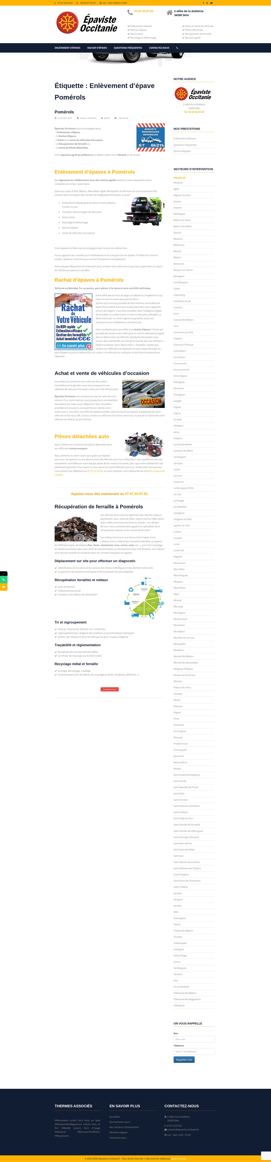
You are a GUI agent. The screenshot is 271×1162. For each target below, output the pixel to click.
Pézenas (178, 706)
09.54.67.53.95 (88, 2)
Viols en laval (92, 1120)
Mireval (177, 600)
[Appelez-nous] (3, 579)
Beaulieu (178, 238)
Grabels (178, 419)
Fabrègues (179, 382)
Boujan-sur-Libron (183, 270)
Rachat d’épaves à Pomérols (89, 280)
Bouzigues (179, 276)
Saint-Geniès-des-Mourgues (188, 830)
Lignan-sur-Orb (182, 525)
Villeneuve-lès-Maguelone (187, 999)
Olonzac (178, 681)
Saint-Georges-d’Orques (186, 837)
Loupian (178, 538)
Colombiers (180, 350)
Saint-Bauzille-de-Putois (186, 787)
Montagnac (180, 612)
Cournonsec (180, 363)
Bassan (177, 232)
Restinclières (180, 762)
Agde (176, 188)
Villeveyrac (179, 1005)
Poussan (178, 737)
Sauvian (178, 893)
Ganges (178, 400)
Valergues (179, 949)
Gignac (177, 413)
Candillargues (181, 282)
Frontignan (179, 394)
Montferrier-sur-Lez (184, 637)
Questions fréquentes (128, 47)
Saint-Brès (179, 793)
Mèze (176, 594)
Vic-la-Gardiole (181, 986)
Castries (178, 307)
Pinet (176, 718)
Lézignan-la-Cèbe (183, 519)
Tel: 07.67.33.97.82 (194, 112)
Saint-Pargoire (181, 874)
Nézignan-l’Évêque (183, 668)
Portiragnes (180, 731)
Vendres (178, 974)
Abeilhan (178, 182)
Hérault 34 (123, 118)
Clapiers (178, 338)
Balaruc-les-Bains (183, 226)
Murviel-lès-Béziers (184, 656)
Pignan (177, 712)
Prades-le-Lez (181, 743)
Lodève (177, 531)
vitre (80, 1120)
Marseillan (179, 569)
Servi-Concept (178, 1158)
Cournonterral (181, 369)
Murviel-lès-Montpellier (186, 662)
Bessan (177, 251)
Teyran (177, 924)
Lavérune (178, 481)
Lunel (176, 544)
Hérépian (178, 425)
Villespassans (62, 1135)
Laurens (178, 475)
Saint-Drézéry (181, 812)
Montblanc (179, 631)
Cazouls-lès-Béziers (184, 319)
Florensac (179, 388)
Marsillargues (181, 575)
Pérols (177, 700)
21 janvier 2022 (65, 118)
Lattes (177, 469)
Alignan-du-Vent (182, 195)
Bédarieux (179, 245)
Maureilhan (180, 587)
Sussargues (180, 918)
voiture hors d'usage (86, 1128)
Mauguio (178, 581)
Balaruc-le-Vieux (182, 220)
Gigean (177, 407)
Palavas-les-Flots (182, 687)
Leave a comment (88, 118)
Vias (176, 980)
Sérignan (178, 899)
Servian (178, 905)
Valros (177, 961)
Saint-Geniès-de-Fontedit (187, 824)
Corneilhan (179, 357)
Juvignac (178, 438)
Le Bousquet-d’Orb (184, 488)
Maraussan (179, 562)
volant (73, 1120)
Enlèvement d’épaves (67, 47)
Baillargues (179, 213)
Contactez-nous (159, 47)
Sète (176, 911)
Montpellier (180, 643)
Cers (176, 326)
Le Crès (177, 494)
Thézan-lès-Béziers (183, 930)
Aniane (177, 201)
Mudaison (179, 650)
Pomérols (64, 112)
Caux (176, 313)
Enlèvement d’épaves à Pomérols (95, 172)
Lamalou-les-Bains (183, 450)
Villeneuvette (61, 1120)
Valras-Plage (180, 955)
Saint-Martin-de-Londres (187, 862)
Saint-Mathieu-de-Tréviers (187, 868)
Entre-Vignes (180, 375)
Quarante (179, 756)
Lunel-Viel (179, 550)
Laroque (178, 463)
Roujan (177, 768)
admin (107, 118)
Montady (178, 606)
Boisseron (179, 263)
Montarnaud (180, 618)
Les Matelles (180, 506)
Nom (176, 1033)
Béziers (177, 257)
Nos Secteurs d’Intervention (124, 1127)
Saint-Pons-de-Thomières (187, 880)
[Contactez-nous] (3, 587)
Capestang (179, 294)
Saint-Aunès (180, 781)
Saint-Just (179, 855)
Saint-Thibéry (181, 886)
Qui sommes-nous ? (120, 1121)
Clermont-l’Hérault (183, 344)
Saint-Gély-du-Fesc (183, 818)
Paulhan (178, 693)
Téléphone (179, 1046)
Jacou (176, 432)
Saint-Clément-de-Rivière (187, 806)
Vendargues (180, 968)
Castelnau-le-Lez (182, 301)
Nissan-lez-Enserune (184, 675)
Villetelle (66, 1128)
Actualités (115, 1116)
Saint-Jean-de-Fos (183, 843)
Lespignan (179, 513)
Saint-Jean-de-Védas (184, 849)
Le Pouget (179, 500)
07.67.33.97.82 (65, 2)
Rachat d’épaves (97, 47)
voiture (87, 1124)
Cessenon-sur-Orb (183, 332)
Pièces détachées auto (82, 436)
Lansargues (180, 456)
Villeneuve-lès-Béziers (185, 993)
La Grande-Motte (183, 444)
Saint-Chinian (181, 799)
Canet (177, 288)
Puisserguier (180, 749)
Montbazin (179, 625)
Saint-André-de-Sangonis (187, 774)
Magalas (178, 556)
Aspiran (178, 207)
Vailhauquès (180, 943)
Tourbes (178, 936)
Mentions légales (118, 1132)
